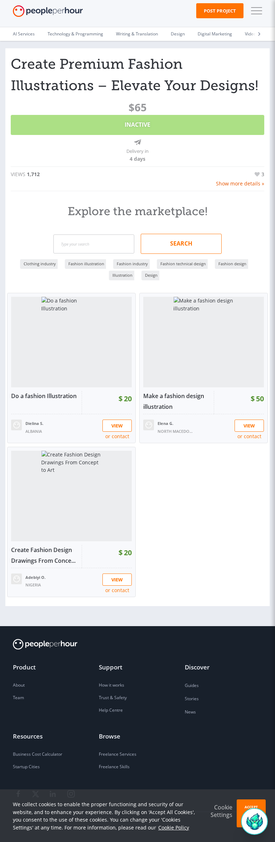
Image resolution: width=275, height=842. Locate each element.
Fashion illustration (86, 263)
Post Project (220, 11)
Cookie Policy (173, 827)
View (117, 425)
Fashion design (232, 263)
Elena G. (165, 423)
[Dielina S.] (16, 424)
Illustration (122, 275)
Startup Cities (26, 767)
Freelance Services (117, 754)
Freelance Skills (114, 767)
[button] (255, 11)
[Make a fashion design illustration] (203, 342)
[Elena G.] (148, 424)
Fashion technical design (183, 263)
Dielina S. (34, 423)
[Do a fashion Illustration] (71, 342)
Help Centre (111, 710)
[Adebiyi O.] (16, 578)
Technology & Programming (75, 34)
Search (181, 243)
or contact (117, 436)
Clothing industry (40, 263)
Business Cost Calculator (37, 754)
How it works (111, 685)
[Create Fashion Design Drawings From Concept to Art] (71, 496)
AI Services (24, 34)
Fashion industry (132, 263)
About (19, 685)
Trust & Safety (113, 698)
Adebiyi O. (35, 577)
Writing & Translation (137, 34)
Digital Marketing (215, 34)
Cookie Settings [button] (221, 811)
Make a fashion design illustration (173, 401)
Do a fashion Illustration (44, 396)
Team (18, 698)
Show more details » (240, 183)
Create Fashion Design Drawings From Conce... (43, 555)
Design (178, 34)
